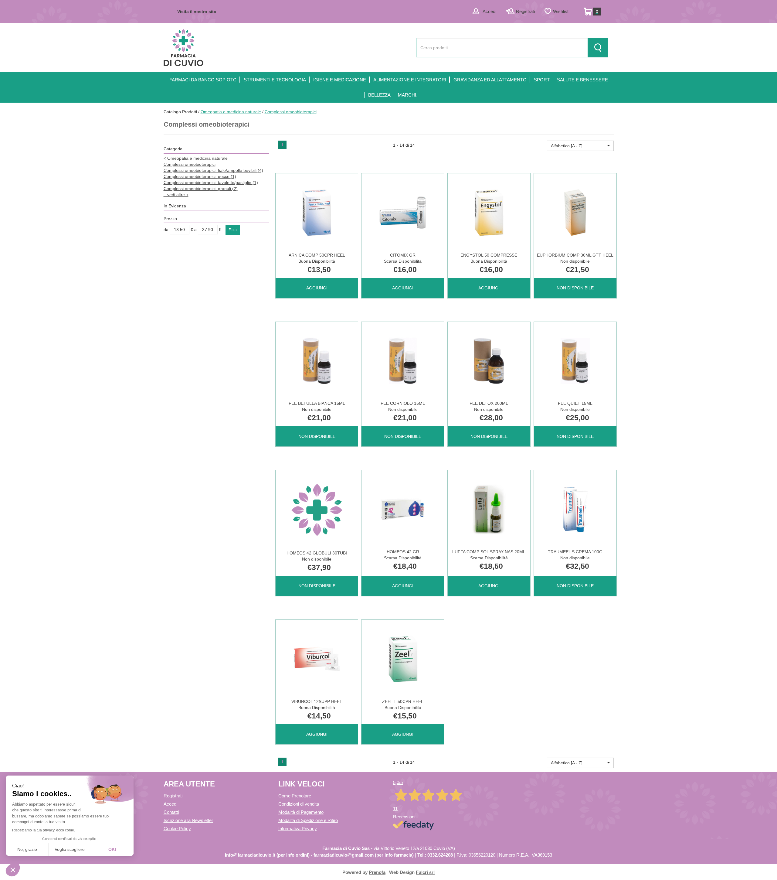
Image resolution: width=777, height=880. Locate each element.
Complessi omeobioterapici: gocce (200, 176)
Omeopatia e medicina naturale (231, 111)
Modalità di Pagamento (301, 812)
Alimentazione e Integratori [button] (409, 79)
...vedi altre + (176, 194)
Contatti (171, 812)
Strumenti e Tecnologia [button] (275, 79)
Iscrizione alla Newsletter (188, 820)
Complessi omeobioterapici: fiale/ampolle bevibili (213, 170)
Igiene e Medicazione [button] (339, 79)
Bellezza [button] (379, 94)
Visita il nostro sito (196, 11)
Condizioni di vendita (298, 804)
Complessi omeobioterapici (189, 164)
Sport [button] (542, 79)
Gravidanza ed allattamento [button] (490, 79)
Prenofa (377, 872)
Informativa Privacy (297, 828)
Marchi (407, 94)
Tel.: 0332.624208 (435, 855)
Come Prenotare (294, 795)
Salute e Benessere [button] (582, 79)
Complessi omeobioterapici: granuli (201, 188)
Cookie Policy (177, 828)
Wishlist (560, 11)
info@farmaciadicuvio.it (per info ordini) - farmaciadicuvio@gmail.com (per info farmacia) (319, 855)
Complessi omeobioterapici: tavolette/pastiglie (211, 182)
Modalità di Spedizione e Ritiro (308, 820)
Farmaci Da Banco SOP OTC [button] (202, 79)
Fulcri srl (425, 872)
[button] (580, 146)
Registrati (525, 11)
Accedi (489, 11)
